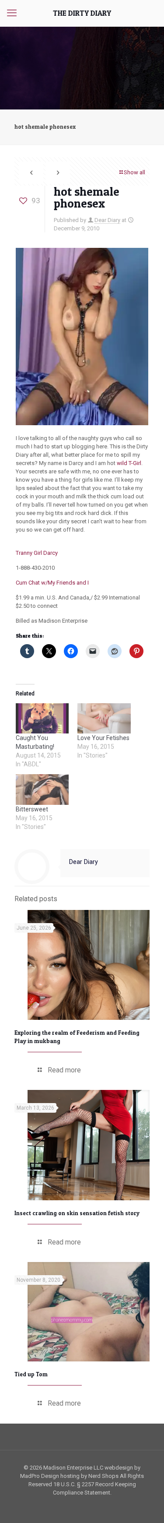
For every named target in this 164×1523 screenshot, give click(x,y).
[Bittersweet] (42, 789)
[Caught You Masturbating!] (42, 718)
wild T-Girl (129, 463)
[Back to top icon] (146, 1505)
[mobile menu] (11, 13)
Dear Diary (107, 220)
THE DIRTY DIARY (82, 13)
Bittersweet (32, 809)
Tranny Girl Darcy (37, 553)
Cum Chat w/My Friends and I (52, 582)
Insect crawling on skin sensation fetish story (77, 1212)
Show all (134, 172)
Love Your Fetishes (103, 737)
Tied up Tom (31, 1374)
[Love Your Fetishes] (103, 718)
